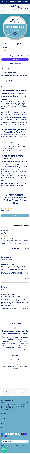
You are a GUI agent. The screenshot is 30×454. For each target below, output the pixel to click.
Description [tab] (4, 86)
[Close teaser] (7, 446)
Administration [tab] (24, 86)
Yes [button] (12, 248)
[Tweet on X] (6, 81)
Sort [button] (2, 221)
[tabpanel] (15, 138)
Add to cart (20, 55)
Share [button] (18, 248)
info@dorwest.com (16, 2)
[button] (28, 8)
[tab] (17, 226)
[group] (15, 209)
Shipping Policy (11, 449)
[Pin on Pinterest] (11, 81)
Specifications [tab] (14, 86)
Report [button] (15, 248)
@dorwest (20, 364)
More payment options (15, 63)
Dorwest (6, 445)
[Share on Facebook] (9, 81)
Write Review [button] (15, 215)
